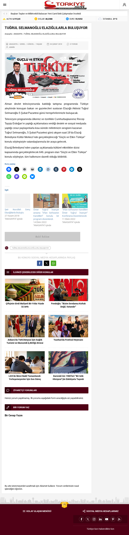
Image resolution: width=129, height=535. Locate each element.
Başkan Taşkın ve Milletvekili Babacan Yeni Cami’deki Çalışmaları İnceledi (46, 13)
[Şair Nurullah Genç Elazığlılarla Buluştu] (17, 201)
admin (12, 47)
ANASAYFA (18, 34)
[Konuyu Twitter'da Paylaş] (46, 263)
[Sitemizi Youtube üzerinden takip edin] (106, 519)
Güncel (30, 44)
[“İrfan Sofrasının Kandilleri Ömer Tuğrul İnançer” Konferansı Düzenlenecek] (75, 201)
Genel (22, 44)
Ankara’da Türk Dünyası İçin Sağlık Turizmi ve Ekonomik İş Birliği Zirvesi (25, 341)
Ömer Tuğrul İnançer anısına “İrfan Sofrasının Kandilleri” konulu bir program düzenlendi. (46, 214)
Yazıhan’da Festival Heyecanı (68, 339)
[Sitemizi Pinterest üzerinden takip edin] (113, 519)
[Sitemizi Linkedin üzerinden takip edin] (100, 519)
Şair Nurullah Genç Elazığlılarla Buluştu (17, 211)
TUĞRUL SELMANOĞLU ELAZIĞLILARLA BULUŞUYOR (30, 248)
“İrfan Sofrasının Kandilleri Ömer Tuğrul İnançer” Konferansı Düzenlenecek (75, 212)
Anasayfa (8, 34)
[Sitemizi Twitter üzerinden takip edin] (87, 519)
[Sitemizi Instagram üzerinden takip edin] (94, 519)
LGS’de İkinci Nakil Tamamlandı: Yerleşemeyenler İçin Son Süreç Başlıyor (25, 379)
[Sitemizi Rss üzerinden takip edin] (119, 519)
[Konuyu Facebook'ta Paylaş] (39, 263)
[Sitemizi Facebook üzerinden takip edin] (81, 519)
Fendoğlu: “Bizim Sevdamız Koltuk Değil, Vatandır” (68, 305)
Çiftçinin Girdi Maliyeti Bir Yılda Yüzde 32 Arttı (25, 305)
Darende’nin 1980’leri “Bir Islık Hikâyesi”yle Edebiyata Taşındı (68, 377)
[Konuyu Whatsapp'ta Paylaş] (53, 263)
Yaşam (39, 44)
